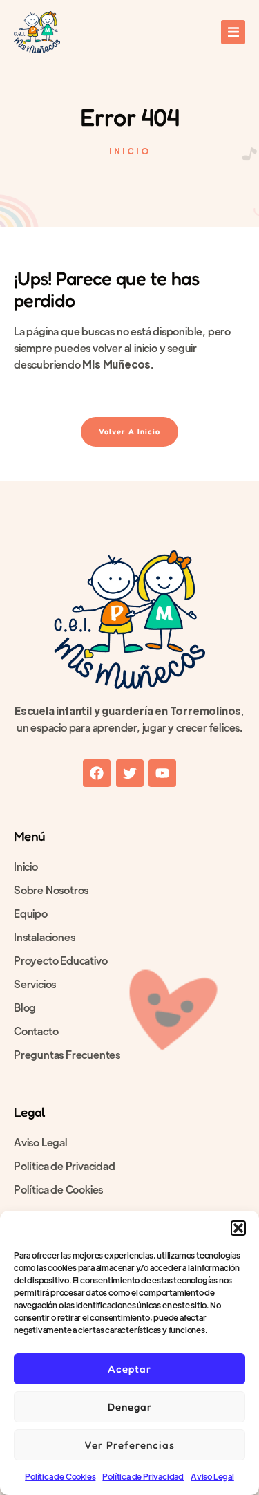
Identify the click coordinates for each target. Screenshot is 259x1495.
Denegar (130, 1406)
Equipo (31, 913)
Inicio (26, 866)
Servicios (35, 983)
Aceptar (129, 1368)
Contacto (36, 1030)
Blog (25, 1007)
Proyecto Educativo (60, 960)
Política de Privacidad (143, 1476)
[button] (238, 1228)
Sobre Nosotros (51, 889)
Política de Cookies (60, 1476)
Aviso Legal (212, 1476)
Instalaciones (44, 936)
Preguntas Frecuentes (67, 1054)
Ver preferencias (129, 1444)
